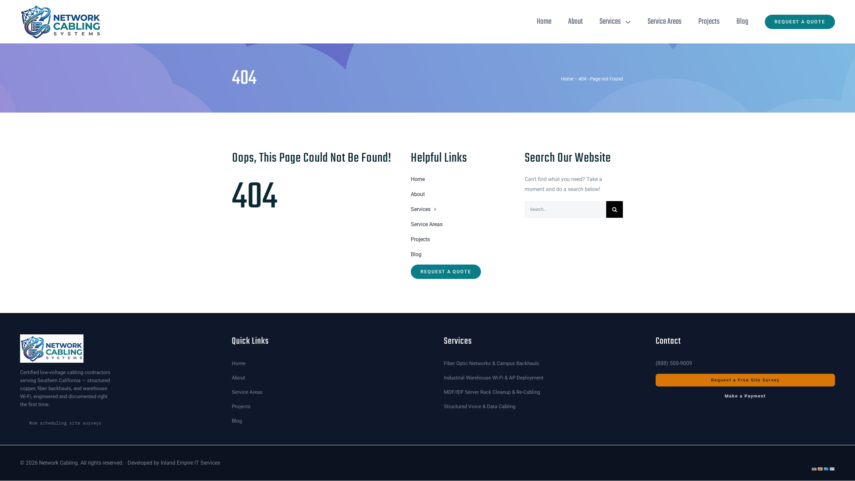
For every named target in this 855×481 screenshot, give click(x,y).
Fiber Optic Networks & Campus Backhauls (491, 363)
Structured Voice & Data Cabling (479, 407)
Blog (237, 421)
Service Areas (247, 392)
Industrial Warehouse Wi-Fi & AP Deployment (493, 378)
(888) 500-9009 (674, 363)
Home (238, 363)
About (238, 378)
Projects (241, 407)
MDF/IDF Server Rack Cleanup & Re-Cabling (492, 392)
